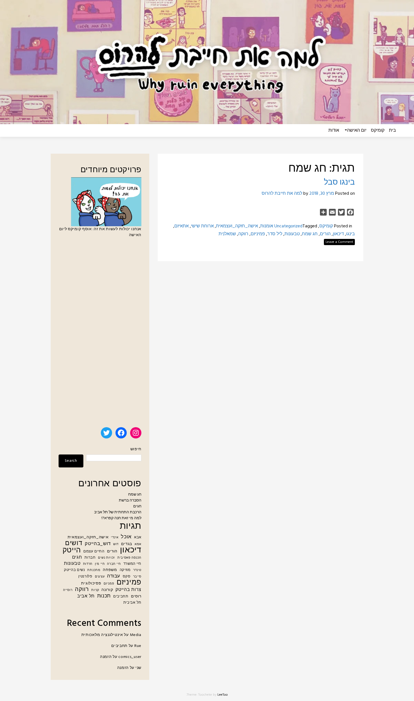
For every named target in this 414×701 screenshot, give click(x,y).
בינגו (350, 234)
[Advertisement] (100, 334)
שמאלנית (227, 234)
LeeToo (222, 695)
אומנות (266, 226)
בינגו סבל (339, 182)
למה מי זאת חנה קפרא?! (121, 518)
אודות (333, 130)
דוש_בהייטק (98, 544)
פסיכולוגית (91, 583)
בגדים (126, 544)
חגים (137, 506)
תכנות (104, 596)
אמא (138, 544)
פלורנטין (85, 576)
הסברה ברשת (130, 500)
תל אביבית (132, 603)
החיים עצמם (93, 551)
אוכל (126, 537)
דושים (74, 544)
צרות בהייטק (128, 590)
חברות (90, 558)
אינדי (115, 537)
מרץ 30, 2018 (321, 193)
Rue (137, 646)
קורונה (107, 590)
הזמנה (106, 657)
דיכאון (338, 234)
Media (136, 635)
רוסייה (67, 590)
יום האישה (356, 130)
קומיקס (377, 130)
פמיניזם (258, 234)
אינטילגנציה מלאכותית (102, 635)
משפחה (110, 570)
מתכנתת (93, 570)
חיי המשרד (132, 564)
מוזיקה (125, 570)
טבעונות (292, 234)
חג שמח (310, 234)
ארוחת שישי (202, 226)
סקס (127, 576)
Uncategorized (288, 226)
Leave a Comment (339, 242)
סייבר (137, 576)
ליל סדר (274, 234)
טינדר (137, 570)
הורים (325, 234)
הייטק (72, 551)
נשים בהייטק (74, 570)
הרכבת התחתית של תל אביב (117, 512)
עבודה (113, 576)
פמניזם (109, 583)
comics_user (129, 657)
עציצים (100, 576)
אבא (137, 537)
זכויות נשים (106, 558)
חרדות (88, 564)
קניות (95, 590)
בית (392, 130)
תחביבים (120, 596)
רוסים (136, 596)
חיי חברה (114, 564)
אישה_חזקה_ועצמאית (237, 226)
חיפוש (135, 449)
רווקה (243, 234)
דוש (116, 544)
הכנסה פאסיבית (129, 558)
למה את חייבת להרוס (282, 193)
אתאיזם (181, 226)
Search (71, 461)
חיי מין (100, 564)
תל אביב (86, 596)
